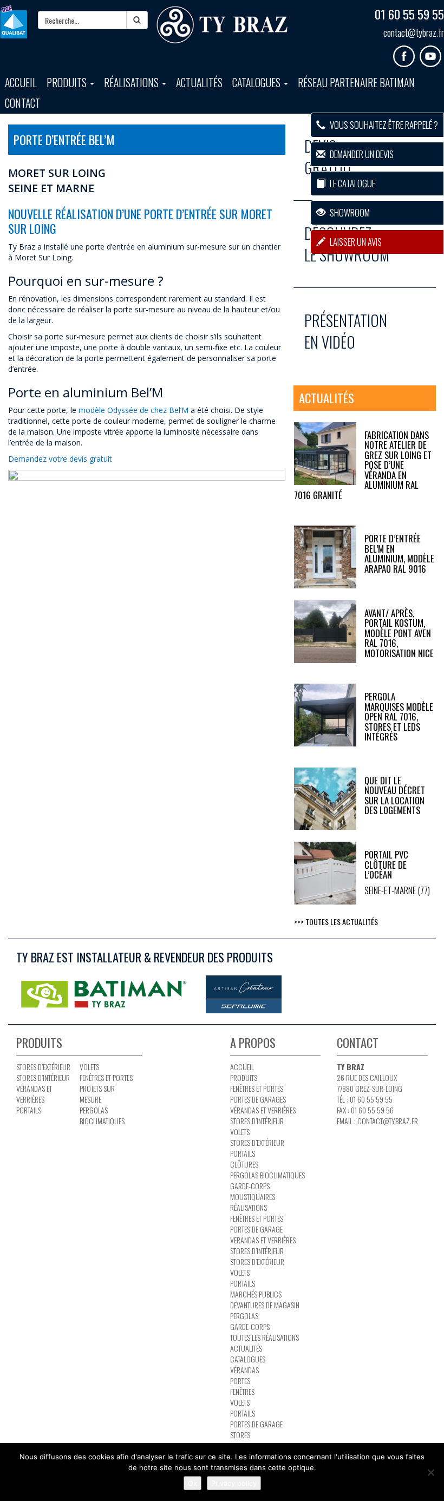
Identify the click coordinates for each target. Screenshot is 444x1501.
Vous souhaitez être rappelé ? (383, 125)
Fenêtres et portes (106, 1077)
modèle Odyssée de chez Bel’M (133, 410)
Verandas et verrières (263, 1240)
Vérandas (244, 1369)
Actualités (199, 82)
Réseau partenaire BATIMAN (356, 82)
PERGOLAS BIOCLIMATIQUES (102, 1115)
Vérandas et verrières (34, 1094)
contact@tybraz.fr (413, 32)
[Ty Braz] (222, 25)
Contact (22, 103)
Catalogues (257, 82)
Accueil (21, 82)
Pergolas (244, 1315)
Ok (192, 1483)
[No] (430, 1472)
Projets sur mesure (97, 1094)
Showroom (349, 212)
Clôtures (244, 1164)
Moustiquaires (252, 1196)
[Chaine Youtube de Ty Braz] (432, 52)
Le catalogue (351, 183)
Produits (68, 82)
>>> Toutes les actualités (336, 921)
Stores (240, 1434)
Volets (89, 1066)
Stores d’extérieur (43, 1066)
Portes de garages (258, 1099)
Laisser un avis (355, 241)
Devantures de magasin (264, 1304)
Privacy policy (234, 1483)
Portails (28, 1110)
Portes (240, 1380)
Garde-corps (250, 1185)
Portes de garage (256, 1229)
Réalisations (132, 82)
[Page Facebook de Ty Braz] (406, 52)
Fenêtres (242, 1391)
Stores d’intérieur (43, 1077)
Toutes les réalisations (264, 1337)
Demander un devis (361, 154)
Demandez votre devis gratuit (61, 459)
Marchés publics (256, 1294)
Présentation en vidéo (345, 331)
